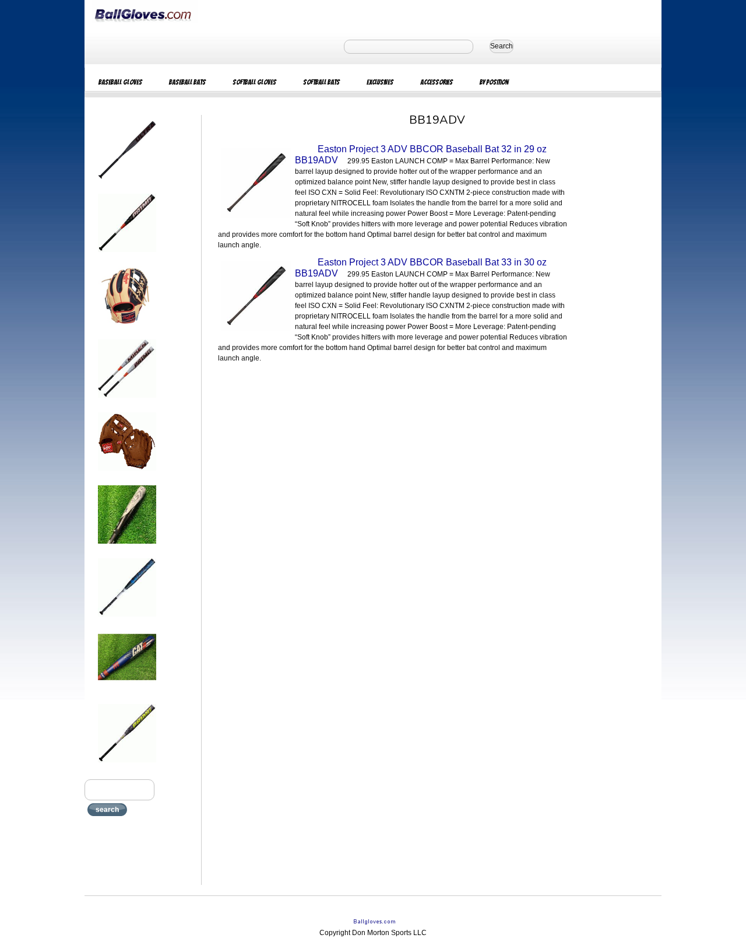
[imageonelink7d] (127, 620)
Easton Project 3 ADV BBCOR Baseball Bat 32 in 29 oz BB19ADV (421, 154)
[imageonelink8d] (127, 693)
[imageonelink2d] (127, 255)
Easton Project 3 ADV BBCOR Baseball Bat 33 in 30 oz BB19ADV (421, 267)
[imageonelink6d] (127, 547)
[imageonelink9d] (127, 766)
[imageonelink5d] (127, 474)
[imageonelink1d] (127, 182)
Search (501, 46)
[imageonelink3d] (127, 328)
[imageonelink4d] (127, 401)
